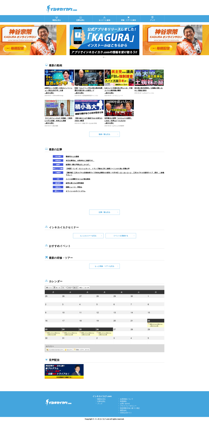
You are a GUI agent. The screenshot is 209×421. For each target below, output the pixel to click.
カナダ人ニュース (117, 95)
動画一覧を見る (104, 134)
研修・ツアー (80, 349)
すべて (87, 349)
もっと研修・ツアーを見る (104, 266)
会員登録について (126, 399)
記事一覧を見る (104, 212)
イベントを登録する (120, 235)
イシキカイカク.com (102, 396)
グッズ (99, 403)
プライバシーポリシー (128, 406)
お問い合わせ (125, 403)
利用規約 (123, 401)
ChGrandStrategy (57, 95)
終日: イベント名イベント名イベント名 (156, 325)
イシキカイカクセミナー (56, 349)
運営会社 (123, 410)
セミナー (69, 349)
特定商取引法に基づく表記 (130, 408)
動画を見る (101, 399)
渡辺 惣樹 (55, 126)
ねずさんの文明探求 (118, 126)
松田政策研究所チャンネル (90, 95)
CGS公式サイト (126, 412)
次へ (86, 287)
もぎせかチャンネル (148, 93)
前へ (82, 287)
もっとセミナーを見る (88, 235)
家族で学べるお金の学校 (89, 123)
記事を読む (101, 401)
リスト (50, 288)
